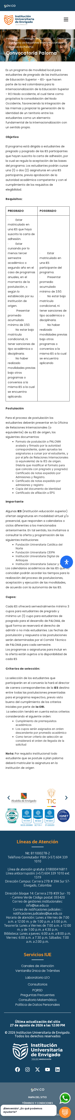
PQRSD (37, 990)
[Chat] (65, 1112)
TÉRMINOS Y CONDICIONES (37, 1103)
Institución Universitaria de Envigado (28, 38)
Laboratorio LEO (37, 977)
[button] (8, 797)
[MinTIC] (51, 798)
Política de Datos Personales (37, 1004)
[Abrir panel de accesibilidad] (66, 562)
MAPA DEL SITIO (37, 1097)
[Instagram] (28, 1069)
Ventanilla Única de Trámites (37, 970)
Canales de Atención (37, 966)
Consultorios (37, 984)
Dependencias (66, 38)
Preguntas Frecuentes (38, 995)
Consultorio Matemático (38, 1000)
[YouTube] (48, 1069)
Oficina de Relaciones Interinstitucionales (37, 43)
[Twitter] (38, 1069)
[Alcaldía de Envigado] (24, 798)
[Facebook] (18, 1069)
